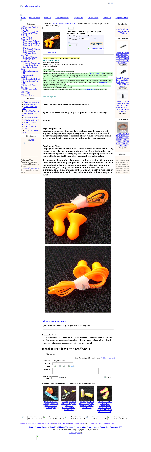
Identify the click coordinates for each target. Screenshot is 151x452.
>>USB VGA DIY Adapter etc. (28, 60)
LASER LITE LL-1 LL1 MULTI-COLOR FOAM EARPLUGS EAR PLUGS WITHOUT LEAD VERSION (104, 407)
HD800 (92, 423)
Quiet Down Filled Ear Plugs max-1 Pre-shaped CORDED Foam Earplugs (50, 405)
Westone (72, 423)
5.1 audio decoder (39, 423)
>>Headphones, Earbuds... (30, 41)
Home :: (32, 427)
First (102, 358)
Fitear (59, 423)
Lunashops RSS (116, 427)
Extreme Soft (107, 423)
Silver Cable (31, 423)
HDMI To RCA (99, 423)
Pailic (113, 423)
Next (109, 358)
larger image (52, 52)
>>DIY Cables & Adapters (30, 49)
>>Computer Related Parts (30, 63)
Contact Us (107, 18)
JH (85, 423)
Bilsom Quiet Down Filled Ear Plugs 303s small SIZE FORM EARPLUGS (86, 405)
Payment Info (78, 18)
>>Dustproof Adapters (29, 57)
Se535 (55, 423)
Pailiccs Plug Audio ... (31, 104)
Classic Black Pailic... (31, 118)
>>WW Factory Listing (29, 31)
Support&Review (122, 18)
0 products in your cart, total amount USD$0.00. (122, 31)
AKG (88, 423)
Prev (105, 358)
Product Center (34, 18)
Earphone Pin (23, 423)
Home (23, 18)
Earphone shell (49, 423)
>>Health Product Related (30, 79)
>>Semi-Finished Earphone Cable (27, 38)
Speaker (77, 423)
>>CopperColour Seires (29, 65)
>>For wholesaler (27, 95)
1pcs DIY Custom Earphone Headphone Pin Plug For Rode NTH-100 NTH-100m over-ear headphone (122, 106)
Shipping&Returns (62, 18)
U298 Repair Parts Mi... (32, 120)
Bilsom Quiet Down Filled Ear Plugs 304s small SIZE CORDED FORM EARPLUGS (68, 406)
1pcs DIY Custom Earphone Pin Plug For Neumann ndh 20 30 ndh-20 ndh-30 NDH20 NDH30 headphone (122, 58)
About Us (47, 18)
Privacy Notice (93, 18)
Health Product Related (67, 23)
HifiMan (82, 423)
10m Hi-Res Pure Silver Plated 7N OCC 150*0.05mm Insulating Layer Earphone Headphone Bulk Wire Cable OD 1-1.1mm (122, 140)
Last (113, 358)
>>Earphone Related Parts (30, 43)
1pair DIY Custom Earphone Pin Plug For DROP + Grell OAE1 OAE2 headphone (122, 82)
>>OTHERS (25, 93)
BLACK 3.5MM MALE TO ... (29, 123)
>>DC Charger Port (28, 51)
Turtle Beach (65, 423)
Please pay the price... (31, 102)
